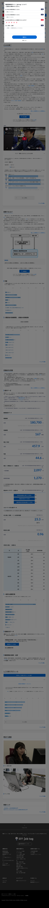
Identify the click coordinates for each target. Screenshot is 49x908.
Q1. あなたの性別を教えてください (12, 9)
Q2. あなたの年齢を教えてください (12, 14)
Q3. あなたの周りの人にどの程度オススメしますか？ (16, 20)
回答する (24, 37)
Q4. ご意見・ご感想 (9, 25)
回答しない (24, 40)
